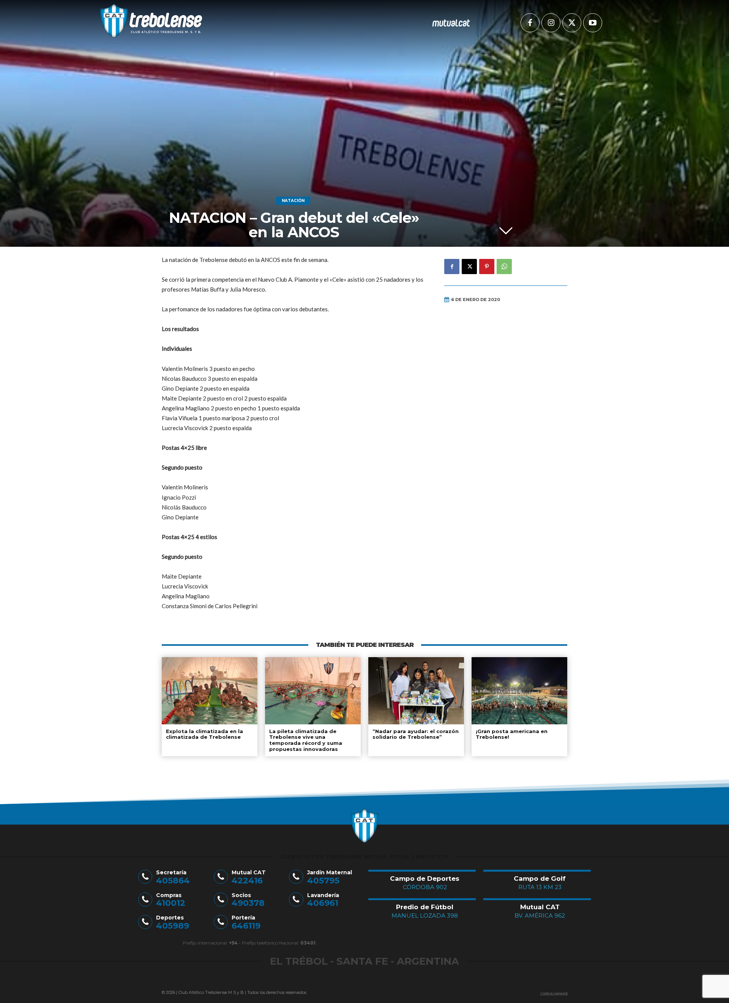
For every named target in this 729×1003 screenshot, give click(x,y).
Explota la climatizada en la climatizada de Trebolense (204, 734)
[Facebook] (530, 22)
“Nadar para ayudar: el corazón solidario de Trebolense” (415, 734)
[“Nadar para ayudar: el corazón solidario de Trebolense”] (416, 690)
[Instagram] (550, 22)
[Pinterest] (486, 266)
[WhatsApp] (504, 266)
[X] (571, 22)
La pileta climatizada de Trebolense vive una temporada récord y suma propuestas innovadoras (305, 740)
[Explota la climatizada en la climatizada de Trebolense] (209, 690)
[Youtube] (592, 22)
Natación (293, 200)
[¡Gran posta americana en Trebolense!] (519, 690)
